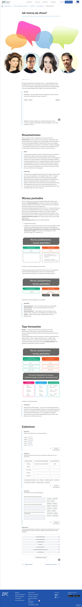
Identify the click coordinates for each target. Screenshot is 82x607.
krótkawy (28, 463)
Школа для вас (31, 592)
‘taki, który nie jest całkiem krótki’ (41, 463)
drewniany (28, 475)
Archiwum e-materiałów (33, 594)
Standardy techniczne (19, 600)
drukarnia (28, 472)
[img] (41, 48)
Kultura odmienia (40, 6)
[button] (63, 2)
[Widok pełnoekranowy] (59, 120)
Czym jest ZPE (18, 598)
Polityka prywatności (19, 596)
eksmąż (28, 466)
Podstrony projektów (32, 596)
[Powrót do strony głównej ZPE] (6, 2)
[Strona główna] (8, 594)
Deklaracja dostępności (20, 594)
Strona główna (8, 6)
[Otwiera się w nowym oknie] (70, 596)
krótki (55, 463)
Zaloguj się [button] (69, 2)
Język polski (32, 6)
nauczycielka (28, 469)
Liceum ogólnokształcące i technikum (21, 6)
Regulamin (17, 592)
